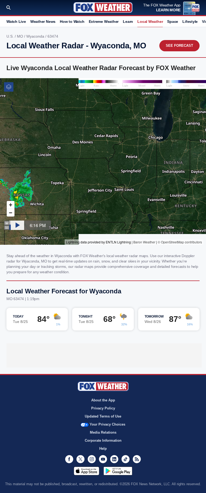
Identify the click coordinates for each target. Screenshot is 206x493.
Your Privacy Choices (107, 424)
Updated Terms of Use (103, 416)
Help (103, 449)
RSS (137, 459)
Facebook (69, 459)
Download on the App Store (86, 471)
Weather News (43, 21)
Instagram (92, 459)
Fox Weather (103, 7)
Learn (128, 21)
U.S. (10, 36)
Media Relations (103, 432)
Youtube (103, 459)
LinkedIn (114, 459)
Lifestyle (190, 21)
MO (20, 36)
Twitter (80, 459)
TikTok (126, 459)
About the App (103, 400)
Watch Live (16, 21)
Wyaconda (35, 36)
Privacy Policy (103, 408)
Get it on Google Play (118, 471)
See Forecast (179, 46)
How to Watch (72, 21)
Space (172, 21)
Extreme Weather (104, 21)
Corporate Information (103, 440)
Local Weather (150, 21)
